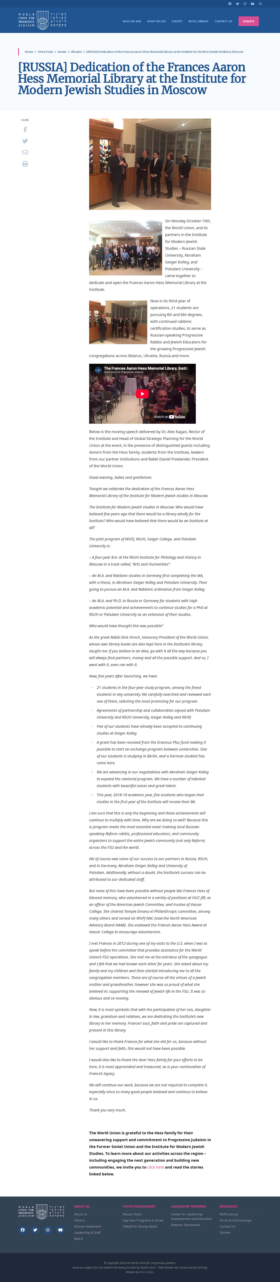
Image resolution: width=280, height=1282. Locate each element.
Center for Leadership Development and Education (191, 1216)
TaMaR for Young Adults (140, 1226)
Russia (62, 51)
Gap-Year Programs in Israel (143, 1220)
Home (29, 51)
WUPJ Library (229, 1214)
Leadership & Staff (87, 1232)
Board (78, 1239)
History (79, 1220)
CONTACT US (223, 21)
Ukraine (76, 51)
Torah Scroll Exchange (235, 1220)
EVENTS (177, 21)
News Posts (45, 51)
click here (155, 1167)
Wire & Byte (147, 1272)
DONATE (248, 21)
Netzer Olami (132, 1214)
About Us (80, 1214)
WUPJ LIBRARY (198, 21)
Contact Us (227, 1226)
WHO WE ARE (132, 21)
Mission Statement (87, 1226)
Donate (225, 1232)
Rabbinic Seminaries (185, 1225)
